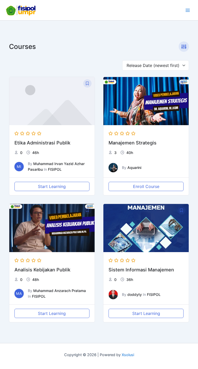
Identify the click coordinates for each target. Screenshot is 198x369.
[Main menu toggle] (188, 10)
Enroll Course (146, 186)
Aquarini (134, 167)
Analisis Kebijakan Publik (42, 269)
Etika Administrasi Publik (42, 142)
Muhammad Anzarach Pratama (59, 290)
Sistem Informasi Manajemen (141, 269)
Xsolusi (128, 355)
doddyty (134, 294)
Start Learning (52, 186)
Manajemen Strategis (132, 142)
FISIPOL (55, 169)
